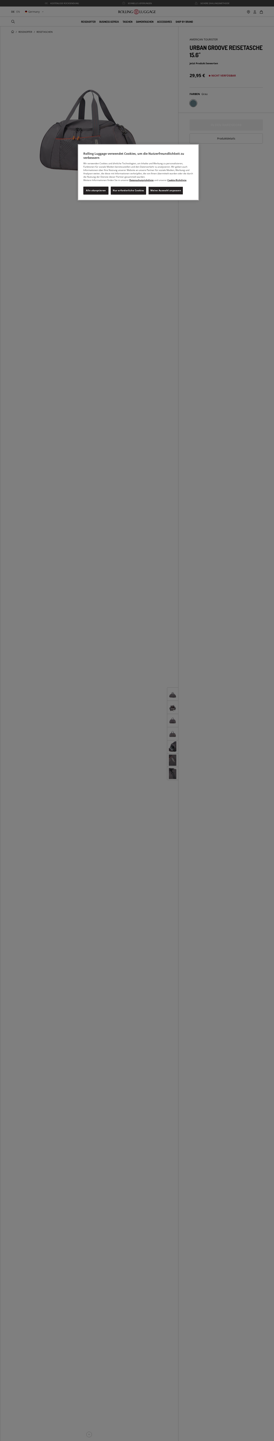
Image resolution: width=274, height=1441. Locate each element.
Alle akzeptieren (96, 190)
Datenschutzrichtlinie (141, 180)
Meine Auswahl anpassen (165, 190)
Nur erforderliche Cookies (128, 190)
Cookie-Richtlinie (176, 180)
